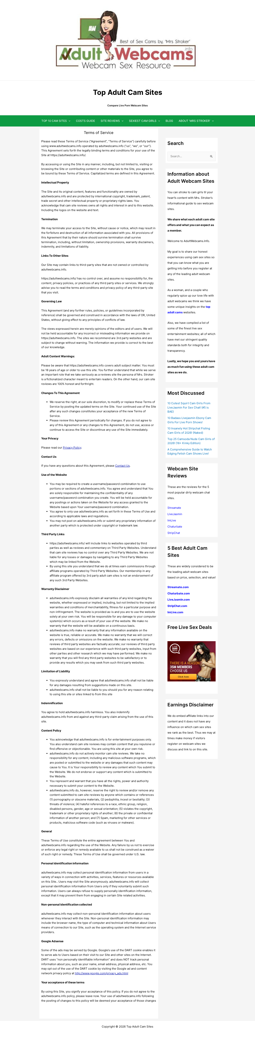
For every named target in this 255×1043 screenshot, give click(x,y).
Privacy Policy (72, 447)
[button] (68, 121)
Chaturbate (174, 526)
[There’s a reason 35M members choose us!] (191, 661)
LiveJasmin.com (178, 599)
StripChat (173, 533)
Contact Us (122, 465)
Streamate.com (178, 587)
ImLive (171, 520)
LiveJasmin (174, 514)
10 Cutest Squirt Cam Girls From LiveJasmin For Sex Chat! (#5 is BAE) (188, 407)
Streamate (174, 507)
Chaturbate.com (178, 593)
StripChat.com (177, 606)
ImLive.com (175, 612)
